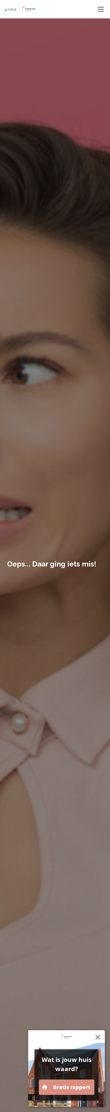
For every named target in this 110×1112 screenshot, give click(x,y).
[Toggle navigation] (101, 9)
